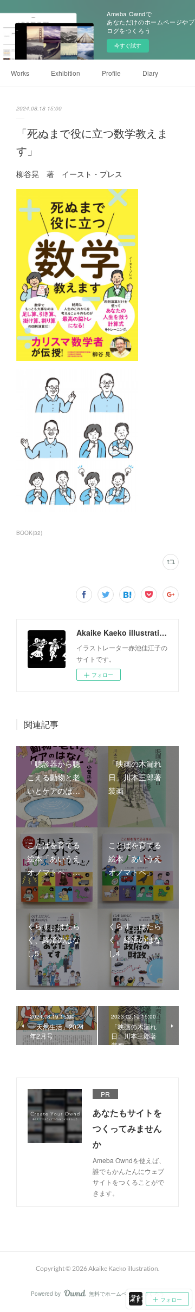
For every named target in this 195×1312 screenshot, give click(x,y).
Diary (150, 72)
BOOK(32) (29, 533)
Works (20, 72)
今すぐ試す (127, 45)
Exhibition (65, 72)
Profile (111, 72)
